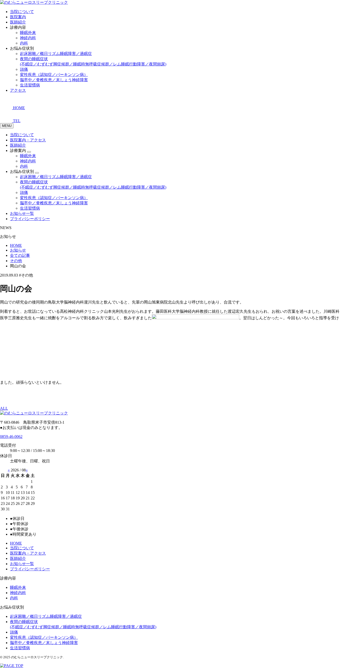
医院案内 (18, 17)
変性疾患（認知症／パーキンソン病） (54, 74)
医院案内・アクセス (28, 140)
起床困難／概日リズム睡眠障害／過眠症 (56, 53)
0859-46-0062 (11, 436)
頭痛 (24, 69)
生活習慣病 (30, 85)
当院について (22, 11)
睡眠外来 (28, 32)
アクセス (18, 90)
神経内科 (28, 38)
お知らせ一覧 (22, 213)
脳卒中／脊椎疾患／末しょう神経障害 (54, 80)
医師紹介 (18, 22)
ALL (4, 408)
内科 (24, 43)
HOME (16, 543)
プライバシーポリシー (30, 219)
